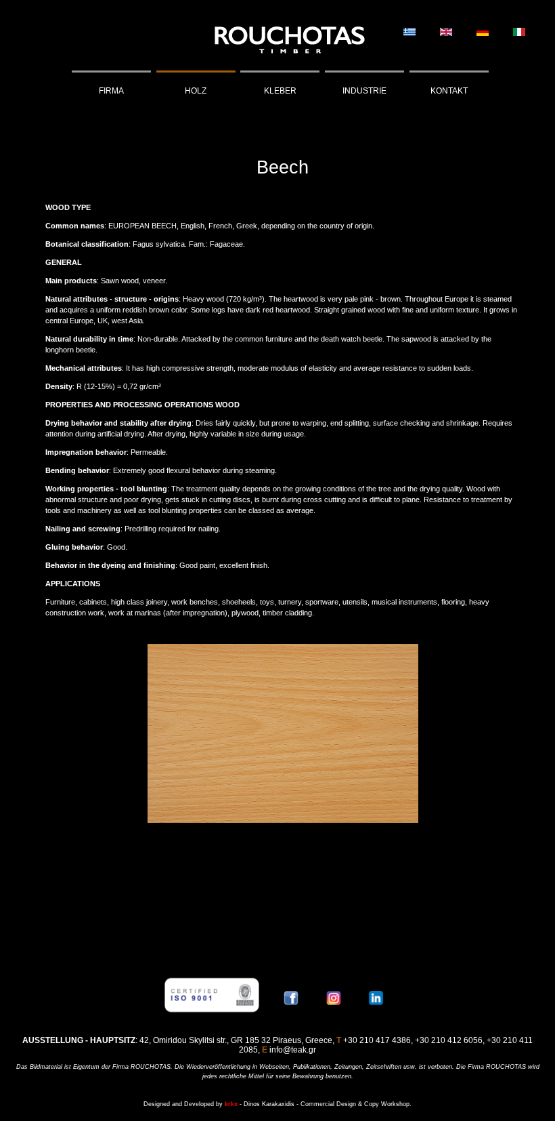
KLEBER (280, 91)
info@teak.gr (292, 1050)
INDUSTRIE (364, 91)
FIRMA (111, 91)
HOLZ (195, 91)
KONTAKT (449, 91)
